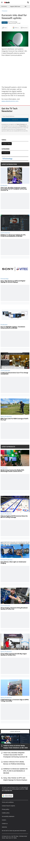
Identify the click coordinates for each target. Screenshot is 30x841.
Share (5, 27)
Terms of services (21, 124)
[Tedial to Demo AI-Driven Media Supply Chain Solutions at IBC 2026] (15, 741)
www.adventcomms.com (10, 101)
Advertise (4, 827)
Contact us (5, 823)
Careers (4, 820)
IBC (25, 6)
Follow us (17, 27)
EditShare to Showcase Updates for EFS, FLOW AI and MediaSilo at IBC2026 (15, 771)
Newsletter (25, 27)
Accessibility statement (8, 816)
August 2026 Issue (15, 6)
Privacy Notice (22, 126)
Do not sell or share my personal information (14, 830)
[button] (2, 2)
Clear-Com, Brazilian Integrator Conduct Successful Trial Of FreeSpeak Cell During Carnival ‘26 (15, 755)
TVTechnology (13, 22)
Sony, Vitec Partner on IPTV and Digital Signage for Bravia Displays (15, 779)
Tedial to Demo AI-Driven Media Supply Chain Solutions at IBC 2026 (15, 747)
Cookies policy (5, 813)
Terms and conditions (8, 802)
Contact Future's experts (8, 806)
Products (4, 22)
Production (4, 11)
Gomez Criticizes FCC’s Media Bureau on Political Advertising (14, 763)
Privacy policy (5, 809)
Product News (6, 144)
